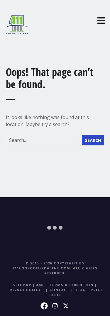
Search (93, 140)
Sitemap (22, 285)
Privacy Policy (24, 290)
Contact (60, 290)
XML (40, 285)
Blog (80, 290)
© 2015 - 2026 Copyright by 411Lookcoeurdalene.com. (48, 265)
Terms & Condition (72, 285)
